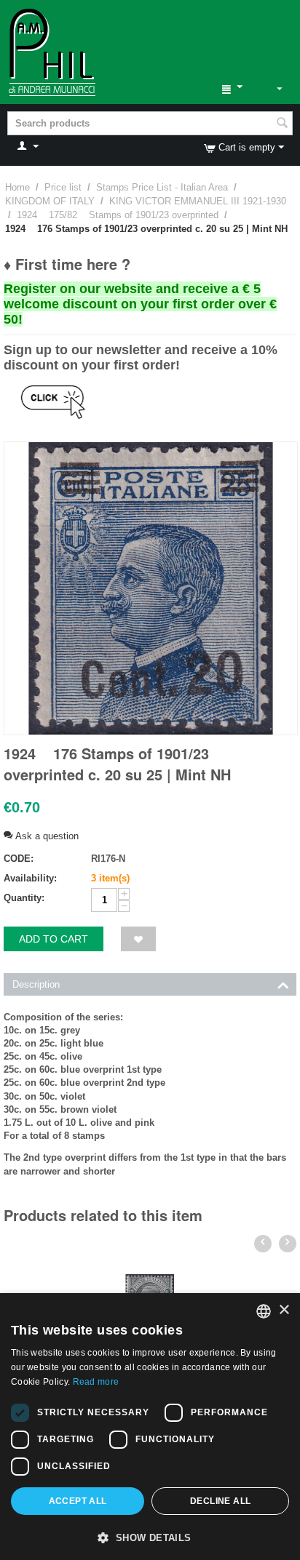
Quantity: (24, 897)
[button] (150, 1536)
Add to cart (53, 939)
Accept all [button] (78, 1501)
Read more (96, 1382)
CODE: (18, 858)
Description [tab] (36, 984)
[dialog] (150, 1426)
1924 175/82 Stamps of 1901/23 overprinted (117, 214)
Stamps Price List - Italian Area (162, 187)
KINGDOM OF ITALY (50, 201)
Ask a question (45, 836)
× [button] (283, 1310)
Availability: (30, 878)
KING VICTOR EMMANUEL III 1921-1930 (197, 201)
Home (17, 187)
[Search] (282, 124)
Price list (63, 187)
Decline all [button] (220, 1501)
